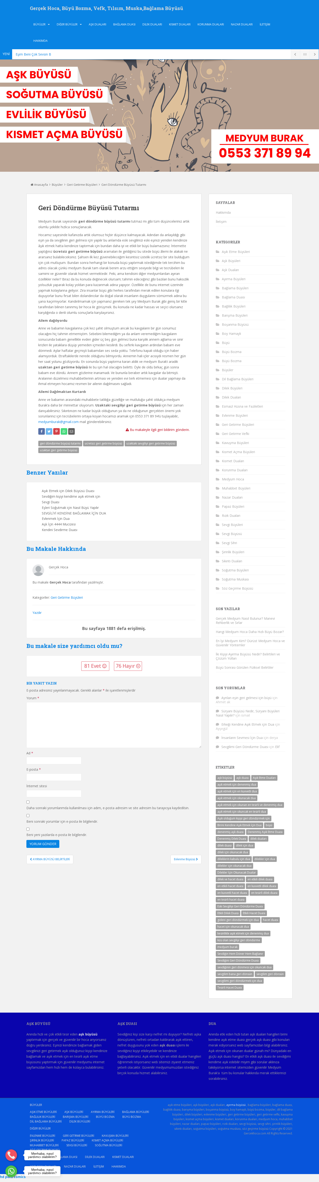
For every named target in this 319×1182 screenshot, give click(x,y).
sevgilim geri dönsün (270, 974)
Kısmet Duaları (180, 24)
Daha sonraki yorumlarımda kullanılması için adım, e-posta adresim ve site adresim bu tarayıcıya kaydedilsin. (107, 808)
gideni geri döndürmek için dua (238, 920)
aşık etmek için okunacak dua (236, 798)
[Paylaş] (41, 431)
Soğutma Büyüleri (235, 570)
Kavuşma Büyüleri (235, 443)
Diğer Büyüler (67, 24)
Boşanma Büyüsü (235, 324)
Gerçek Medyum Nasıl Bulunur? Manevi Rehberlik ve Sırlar (245, 620)
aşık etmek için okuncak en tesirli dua (241, 812)
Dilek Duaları (152, 24)
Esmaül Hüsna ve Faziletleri (242, 406)
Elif (277, 747)
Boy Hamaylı (231, 333)
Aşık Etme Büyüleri (236, 251)
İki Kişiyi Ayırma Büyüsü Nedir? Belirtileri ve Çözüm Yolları (248, 656)
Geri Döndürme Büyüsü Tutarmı (123, 184)
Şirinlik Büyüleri (233, 552)
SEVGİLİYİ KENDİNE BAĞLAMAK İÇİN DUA (74, 513)
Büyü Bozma (231, 352)
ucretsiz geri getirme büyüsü (103, 443)
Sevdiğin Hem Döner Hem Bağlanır (240, 954)
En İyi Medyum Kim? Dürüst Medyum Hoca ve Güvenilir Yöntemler (250, 643)
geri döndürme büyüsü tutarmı (60, 443)
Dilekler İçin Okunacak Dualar (236, 872)
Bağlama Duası (124, 24)
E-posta (33, 769)
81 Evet (93, 666)
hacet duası (270, 920)
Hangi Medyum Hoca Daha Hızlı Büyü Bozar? (250, 631)
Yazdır (37, 612)
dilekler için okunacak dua (234, 866)
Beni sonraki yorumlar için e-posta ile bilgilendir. (62, 821)
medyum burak (227, 947)
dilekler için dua (264, 859)
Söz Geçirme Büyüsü (237, 588)
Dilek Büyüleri (232, 388)
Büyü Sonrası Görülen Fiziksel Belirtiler (244, 667)
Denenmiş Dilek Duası (231, 839)
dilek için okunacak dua (232, 852)
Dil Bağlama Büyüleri (237, 379)
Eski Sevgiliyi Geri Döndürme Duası (240, 906)
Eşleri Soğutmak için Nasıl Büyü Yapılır (70, 507)
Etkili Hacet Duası (254, 913)
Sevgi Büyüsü (232, 534)
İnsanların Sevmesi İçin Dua (242, 737)
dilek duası (224, 845)
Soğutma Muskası (235, 579)
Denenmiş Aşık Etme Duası (265, 832)
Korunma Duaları (211, 24)
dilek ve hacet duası (230, 879)
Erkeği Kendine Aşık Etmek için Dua (247, 724)
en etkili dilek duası (260, 879)
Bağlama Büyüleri (235, 288)
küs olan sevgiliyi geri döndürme (238, 940)
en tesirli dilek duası (264, 893)
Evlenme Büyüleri (235, 415)
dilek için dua (244, 845)
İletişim (265, 24)
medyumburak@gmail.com (58, 422)
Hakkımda (40, 41)
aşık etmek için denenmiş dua (236, 785)
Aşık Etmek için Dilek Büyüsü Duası (68, 491)
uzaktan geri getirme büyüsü (58, 450)
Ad (29, 753)
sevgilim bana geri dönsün (234, 974)
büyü (269, 825)
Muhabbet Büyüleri (236, 488)
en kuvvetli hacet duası (232, 893)
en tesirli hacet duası (231, 900)
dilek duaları (258, 839)
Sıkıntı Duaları (232, 561)
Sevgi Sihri (229, 543)
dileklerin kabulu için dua (233, 859)
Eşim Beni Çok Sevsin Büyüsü (38, 54)
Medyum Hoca (233, 479)
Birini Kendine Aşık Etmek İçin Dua (239, 825)
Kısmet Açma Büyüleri (238, 452)
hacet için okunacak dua (233, 927)
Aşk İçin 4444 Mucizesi (59, 524)
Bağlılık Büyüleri (233, 306)
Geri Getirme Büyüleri (82, 184)
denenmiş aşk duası (230, 832)
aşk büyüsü (224, 778)
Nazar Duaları (242, 24)
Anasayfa (40, 184)
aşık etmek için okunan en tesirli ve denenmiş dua (249, 805)
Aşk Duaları (97, 24)
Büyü (226, 342)
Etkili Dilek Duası (228, 913)
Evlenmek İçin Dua (56, 518)
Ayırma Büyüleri (233, 279)
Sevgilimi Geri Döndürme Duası (244, 747)
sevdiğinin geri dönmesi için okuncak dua (244, 967)
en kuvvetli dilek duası (262, 886)
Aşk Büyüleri (231, 261)
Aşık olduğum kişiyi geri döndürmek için (243, 818)
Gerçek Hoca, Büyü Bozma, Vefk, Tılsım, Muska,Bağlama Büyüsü (106, 8)
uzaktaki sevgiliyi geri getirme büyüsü (150, 443)
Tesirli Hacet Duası (229, 988)
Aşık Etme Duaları (264, 778)
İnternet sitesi (36, 786)
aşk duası (242, 778)
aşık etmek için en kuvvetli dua (237, 791)
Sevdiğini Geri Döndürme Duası (238, 960)
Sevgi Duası (50, 502)
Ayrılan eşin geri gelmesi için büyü (246, 698)
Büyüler (39, 24)
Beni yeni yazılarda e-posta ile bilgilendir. (56, 834)
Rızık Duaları (231, 515)
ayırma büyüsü (236, 1105)
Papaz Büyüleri (233, 506)
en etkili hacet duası (230, 886)
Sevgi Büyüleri (232, 524)
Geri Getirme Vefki (235, 433)
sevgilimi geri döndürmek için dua (239, 981)
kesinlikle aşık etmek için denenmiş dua (243, 933)
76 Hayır (126, 666)
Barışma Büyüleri (235, 315)
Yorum (32, 698)
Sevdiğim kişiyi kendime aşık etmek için (71, 496)
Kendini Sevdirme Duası (59, 530)
